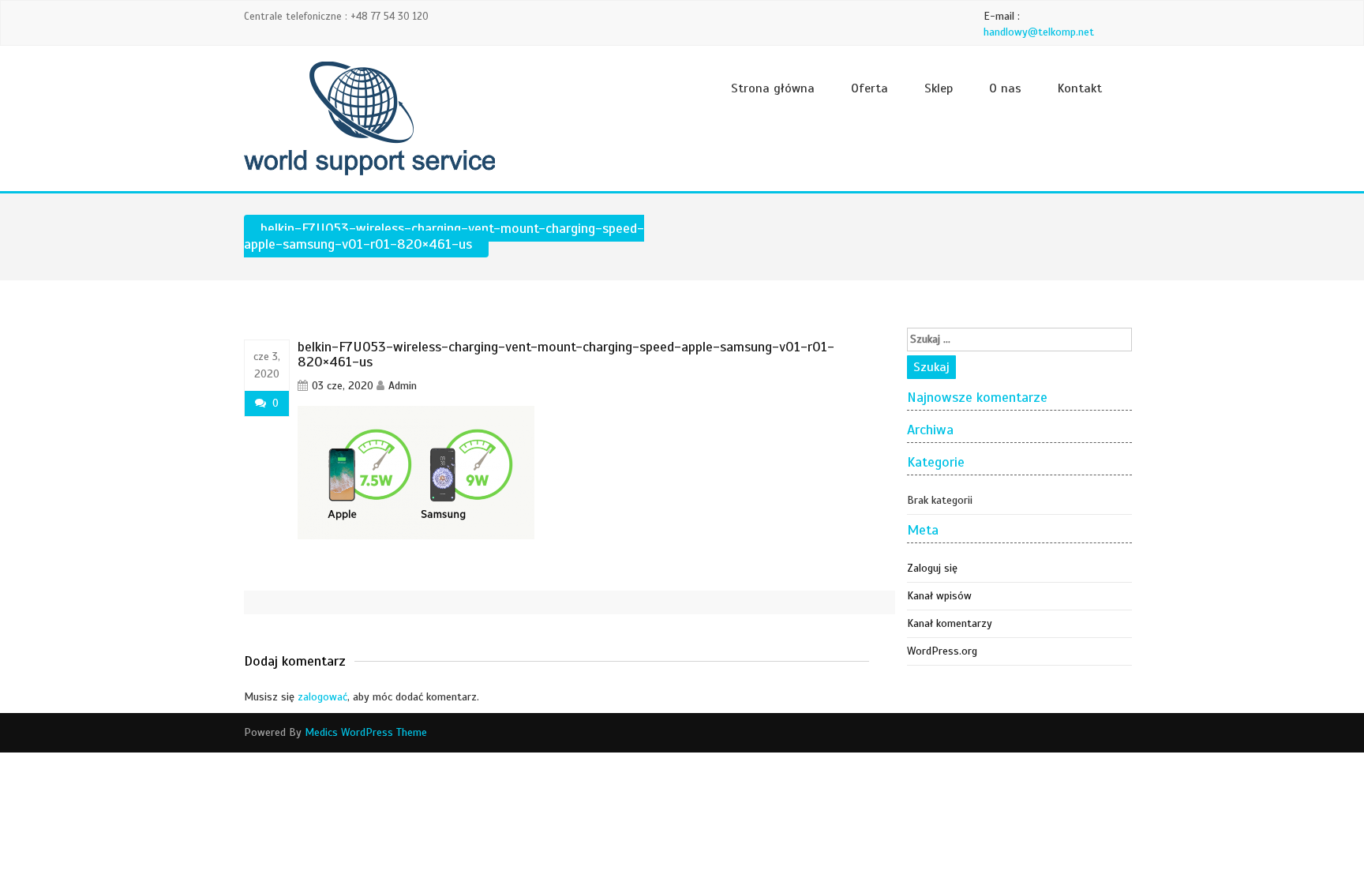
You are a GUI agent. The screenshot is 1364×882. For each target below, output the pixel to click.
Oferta (869, 88)
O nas (1005, 88)
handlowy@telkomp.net (1039, 32)
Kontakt (1080, 88)
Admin (402, 385)
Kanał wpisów (939, 595)
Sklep (938, 88)
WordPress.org (942, 651)
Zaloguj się (932, 568)
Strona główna (773, 88)
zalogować (322, 697)
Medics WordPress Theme (366, 732)
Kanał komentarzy (949, 623)
